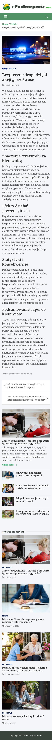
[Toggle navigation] (6, 16)
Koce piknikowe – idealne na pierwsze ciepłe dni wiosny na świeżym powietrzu (33, 514)
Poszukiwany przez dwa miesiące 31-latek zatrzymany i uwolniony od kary (26, 398)
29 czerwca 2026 (11, 626)
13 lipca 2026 (9, 577)
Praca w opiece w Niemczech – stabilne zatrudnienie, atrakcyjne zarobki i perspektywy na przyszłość (32, 489)
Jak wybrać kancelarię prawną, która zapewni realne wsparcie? (29, 475)
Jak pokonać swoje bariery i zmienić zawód (32, 500)
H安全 (5, 68)
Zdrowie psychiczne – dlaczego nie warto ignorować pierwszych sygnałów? (26, 442)
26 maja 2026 (9, 723)
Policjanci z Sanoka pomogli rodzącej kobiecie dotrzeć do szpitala (25, 386)
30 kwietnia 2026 (11, 85)
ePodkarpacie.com (34, 735)
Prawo (5, 616)
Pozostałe (7, 567)
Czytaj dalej (8, 465)
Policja (12, 68)
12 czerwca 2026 (11, 674)
